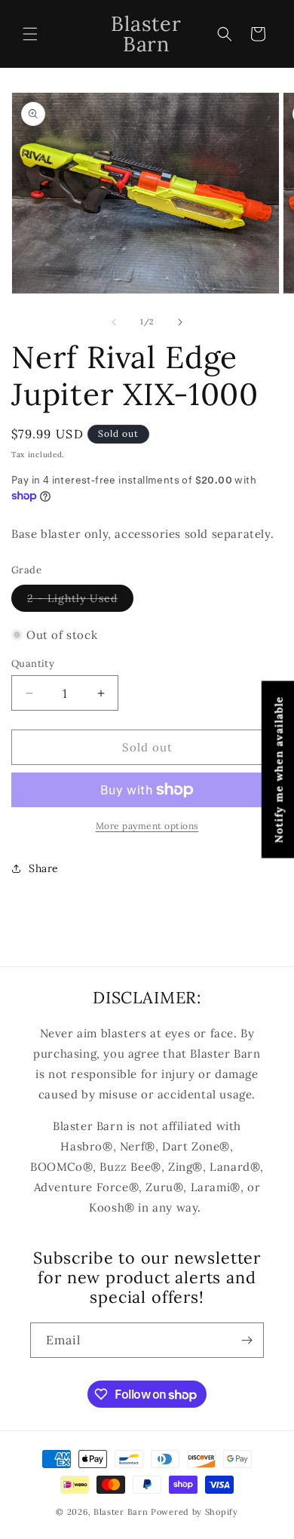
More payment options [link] (147, 825)
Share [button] (44, 868)
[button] (30, 34)
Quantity (32, 663)
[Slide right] (180, 322)
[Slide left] (113, 322)
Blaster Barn (120, 1512)
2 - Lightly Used (80, 601)
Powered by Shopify (194, 1512)
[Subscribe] (246, 1340)
